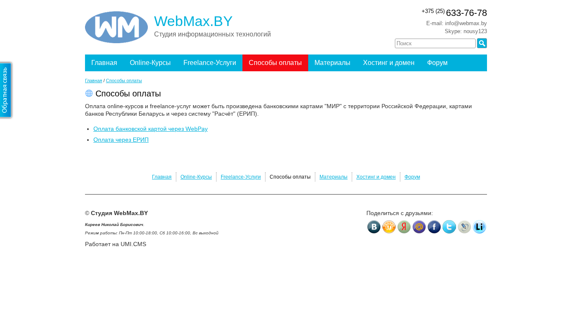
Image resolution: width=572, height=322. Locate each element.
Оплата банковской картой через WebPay (150, 128)
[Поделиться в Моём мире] (419, 227)
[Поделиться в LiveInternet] (479, 227)
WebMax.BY (193, 21)
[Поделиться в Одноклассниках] (389, 227)
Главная (104, 62)
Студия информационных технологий (212, 34)
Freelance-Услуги (209, 62)
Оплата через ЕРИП (121, 139)
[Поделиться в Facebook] (434, 227)
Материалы (332, 62)
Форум (437, 62)
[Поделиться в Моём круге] (404, 227)
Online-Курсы (150, 62)
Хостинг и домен (389, 62)
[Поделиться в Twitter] (449, 227)
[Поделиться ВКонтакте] (374, 227)
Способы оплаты (275, 62)
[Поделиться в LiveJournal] (464, 227)
